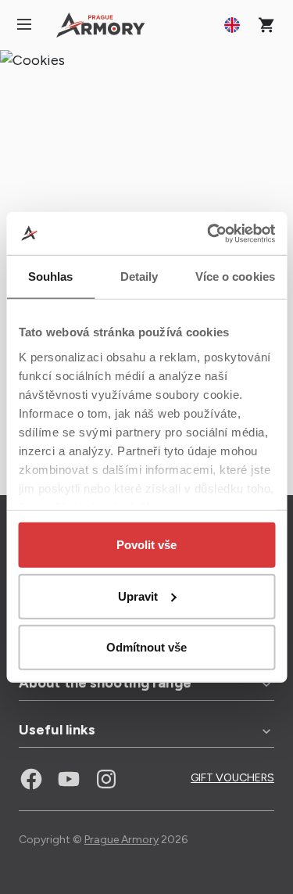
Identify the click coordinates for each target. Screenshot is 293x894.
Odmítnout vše (146, 647)
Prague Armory (121, 839)
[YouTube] (68, 779)
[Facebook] (31, 779)
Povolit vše (146, 544)
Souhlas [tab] (50, 276)
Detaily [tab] (139, 276)
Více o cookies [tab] (235, 276)
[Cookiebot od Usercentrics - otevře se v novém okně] (208, 233)
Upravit (138, 595)
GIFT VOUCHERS (232, 777)
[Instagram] (106, 779)
